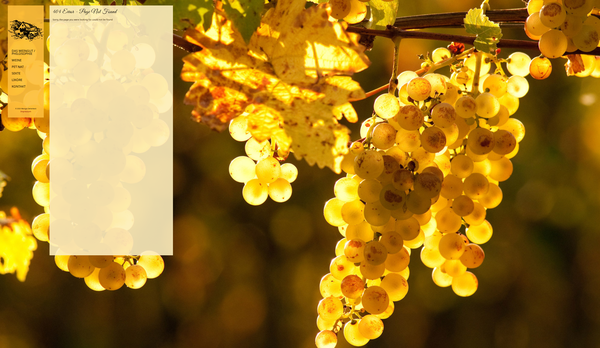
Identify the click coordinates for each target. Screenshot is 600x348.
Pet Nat (18, 66)
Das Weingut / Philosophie (23, 52)
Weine (17, 60)
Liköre (17, 79)
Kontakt (19, 86)
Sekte (16, 73)
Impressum (25, 111)
